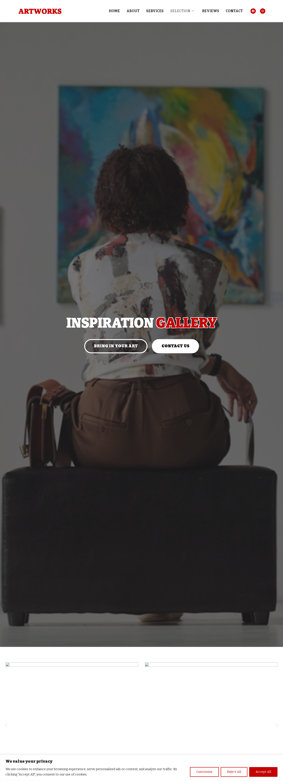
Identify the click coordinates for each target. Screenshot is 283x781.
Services (155, 11)
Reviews (210, 11)
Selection (180, 11)
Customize (204, 772)
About (133, 11)
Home (114, 11)
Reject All (234, 772)
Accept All (263, 772)
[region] (141, 768)
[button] (6, 725)
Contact (234, 11)
